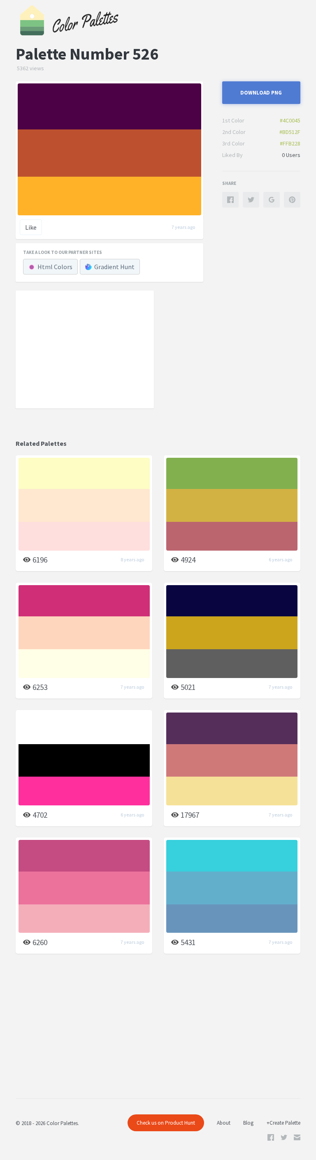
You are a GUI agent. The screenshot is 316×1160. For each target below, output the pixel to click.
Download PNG (261, 92)
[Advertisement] (84, 348)
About (223, 1122)
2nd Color (234, 132)
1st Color (233, 120)
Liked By (232, 155)
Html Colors (54, 267)
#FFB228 (290, 143)
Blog (248, 1122)
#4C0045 (290, 120)
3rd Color (233, 143)
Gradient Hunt (114, 267)
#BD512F (289, 132)
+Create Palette (283, 1122)
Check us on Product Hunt (166, 1122)
